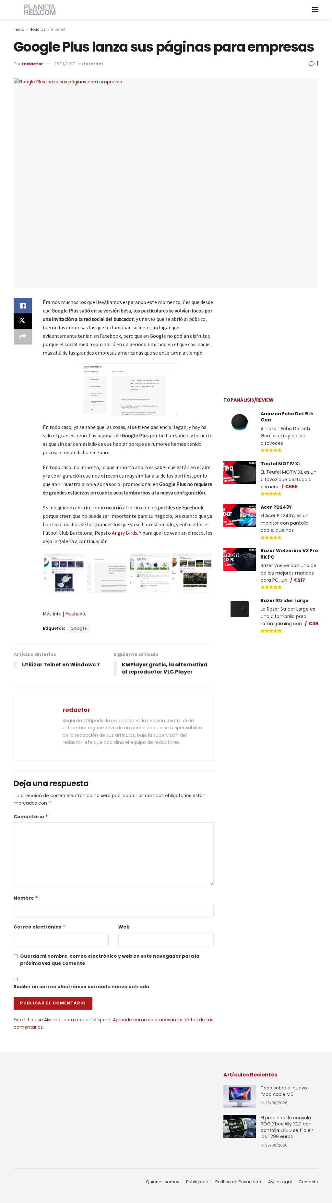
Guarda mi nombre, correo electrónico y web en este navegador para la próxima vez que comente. (109, 959)
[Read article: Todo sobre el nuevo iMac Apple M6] (239, 1096)
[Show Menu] (315, 9)
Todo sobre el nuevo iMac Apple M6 (284, 1091)
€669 (291, 486)
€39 (313, 623)
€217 (299, 580)
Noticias (38, 29)
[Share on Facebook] (23, 305)
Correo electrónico (40, 927)
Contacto (308, 1182)
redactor (32, 64)
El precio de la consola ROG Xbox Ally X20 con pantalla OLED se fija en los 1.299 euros (287, 1127)
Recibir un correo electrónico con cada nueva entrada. (82, 986)
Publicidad (197, 1182)
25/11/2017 (64, 64)
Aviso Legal (280, 1182)
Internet (58, 29)
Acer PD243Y (276, 507)
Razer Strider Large (285, 600)
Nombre (26, 898)
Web (124, 927)
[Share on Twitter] (23, 321)
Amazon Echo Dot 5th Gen (287, 416)
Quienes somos (162, 1182)
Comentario (31, 816)
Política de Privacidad (238, 1182)
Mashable (76, 613)
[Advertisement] (272, 338)
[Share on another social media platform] (23, 337)
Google (78, 628)
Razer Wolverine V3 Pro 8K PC (289, 553)
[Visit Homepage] (40, 10)
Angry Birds (124, 532)
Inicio (19, 29)
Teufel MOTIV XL (281, 463)
